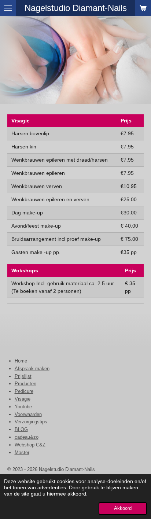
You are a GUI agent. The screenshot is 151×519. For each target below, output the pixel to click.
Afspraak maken (32, 368)
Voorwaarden (28, 414)
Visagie (22, 399)
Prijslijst (23, 376)
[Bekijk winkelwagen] (143, 8)
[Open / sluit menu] (8, 8)
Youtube (23, 406)
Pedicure (24, 391)
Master (22, 452)
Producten (25, 383)
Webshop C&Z (30, 445)
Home (21, 361)
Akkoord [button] (123, 508)
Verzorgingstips (31, 421)
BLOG (21, 429)
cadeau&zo (26, 437)
